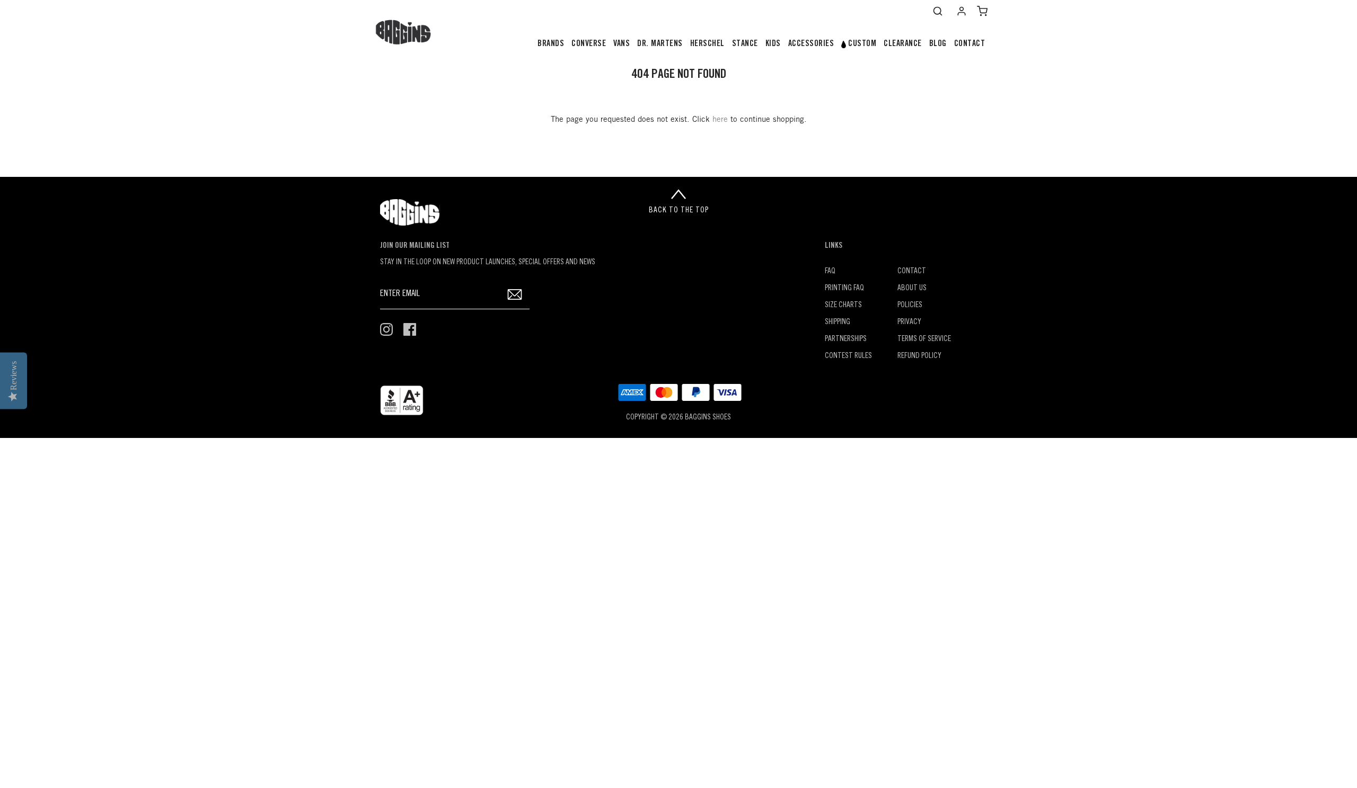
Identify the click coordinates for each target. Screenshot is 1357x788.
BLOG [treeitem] (938, 44)
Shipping (837, 322)
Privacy (909, 322)
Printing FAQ (844, 288)
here (720, 119)
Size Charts (843, 305)
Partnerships (846, 339)
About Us (912, 288)
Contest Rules (848, 356)
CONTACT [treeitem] (969, 44)
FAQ (830, 271)
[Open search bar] (937, 11)
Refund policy (919, 356)
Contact (911, 271)
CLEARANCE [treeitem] (903, 44)
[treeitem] (550, 44)
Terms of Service (924, 339)
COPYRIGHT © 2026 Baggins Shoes (678, 418)
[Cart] (982, 11)
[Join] (515, 294)
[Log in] (961, 11)
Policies (909, 305)
